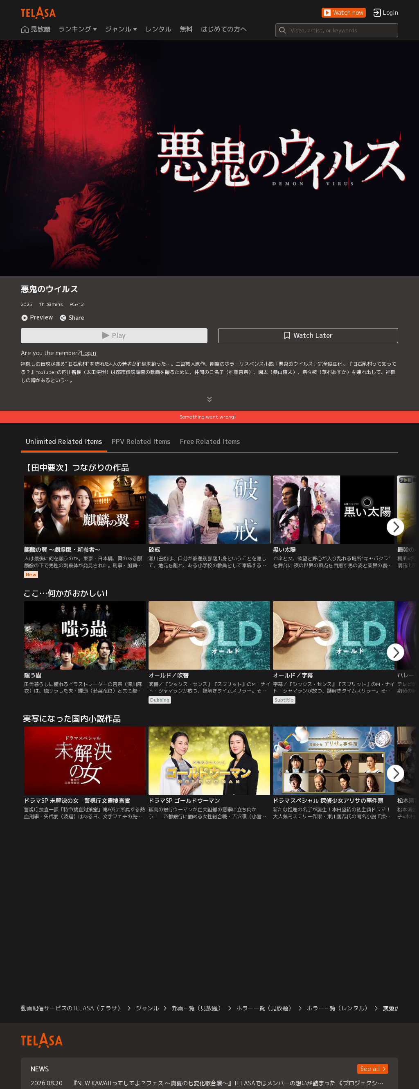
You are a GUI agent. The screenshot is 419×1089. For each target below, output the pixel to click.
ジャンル (147, 1008)
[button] (344, 13)
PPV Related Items (141, 441)
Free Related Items (210, 441)
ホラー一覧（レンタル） (338, 1008)
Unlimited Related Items (64, 441)
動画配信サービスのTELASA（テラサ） (72, 1008)
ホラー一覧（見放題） (265, 1008)
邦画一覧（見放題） (197, 1008)
